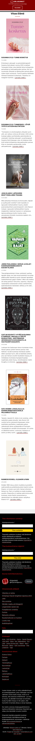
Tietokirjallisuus (7, 663)
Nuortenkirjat (6, 665)
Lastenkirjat (6, 668)
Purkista (4, 612)
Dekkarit (4, 660)
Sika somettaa (6, 601)
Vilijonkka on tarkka (8, 593)
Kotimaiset (5, 676)
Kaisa (12, 641)
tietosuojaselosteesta (13, 721)
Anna (3, 639)
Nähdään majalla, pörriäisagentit (12, 604)
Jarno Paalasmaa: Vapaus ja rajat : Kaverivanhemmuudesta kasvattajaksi (16, 266)
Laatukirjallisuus (7, 674)
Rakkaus (4, 671)
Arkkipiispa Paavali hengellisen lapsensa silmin (17, 596)
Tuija (11, 647)
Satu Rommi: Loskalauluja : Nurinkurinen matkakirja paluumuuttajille (13, 410)
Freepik (9, 732)
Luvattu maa (6, 620)
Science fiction (7, 654)
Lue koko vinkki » (20, 77)
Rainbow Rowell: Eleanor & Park (15, 479)
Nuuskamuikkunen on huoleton (12, 618)
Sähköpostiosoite (8, 522)
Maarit (22, 643)
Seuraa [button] (29, 581)
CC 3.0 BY (17, 734)
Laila (3, 643)
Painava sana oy (15, 727)
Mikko (11, 645)
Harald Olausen (27, 639)
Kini (28, 641)
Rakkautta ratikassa (8, 615)
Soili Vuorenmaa (20, 645)
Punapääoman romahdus (10, 609)
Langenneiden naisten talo (10, 607)
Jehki (3, 598)
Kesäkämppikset (7, 623)
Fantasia (4, 657)
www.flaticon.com (26, 732)
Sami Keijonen (17, 730)
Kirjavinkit (19, 2)
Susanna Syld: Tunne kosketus (14, 57)
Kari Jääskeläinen (20, 641)
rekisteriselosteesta (8, 723)
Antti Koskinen (11, 639)
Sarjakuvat (5, 679)
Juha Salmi (5, 641)
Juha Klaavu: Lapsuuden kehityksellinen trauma (11, 194)
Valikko (17, 7)
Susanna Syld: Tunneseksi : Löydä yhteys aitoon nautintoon (15, 125)
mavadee (17, 732)
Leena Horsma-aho (12, 643)
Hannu (19, 639)
